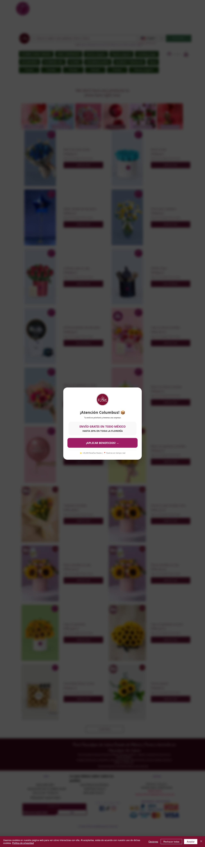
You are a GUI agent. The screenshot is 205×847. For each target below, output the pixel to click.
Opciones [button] (153, 841)
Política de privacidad (23, 843)
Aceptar (191, 841)
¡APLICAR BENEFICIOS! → (102, 442)
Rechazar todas (171, 841)
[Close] (201, 841)
